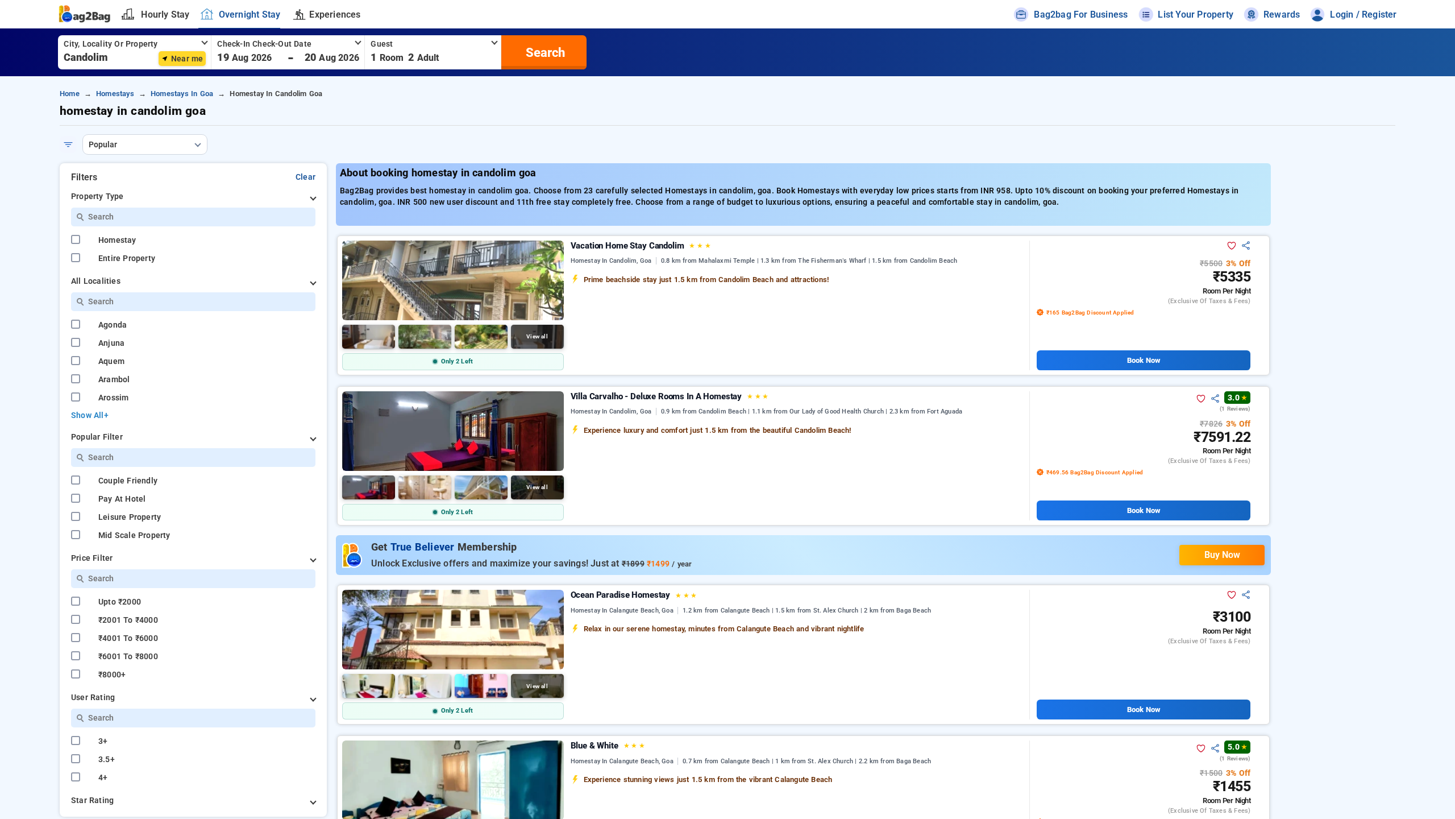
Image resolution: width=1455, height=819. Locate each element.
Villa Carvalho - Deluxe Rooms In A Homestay (670, 396)
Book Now (1144, 360)
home (70, 93)
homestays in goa (182, 93)
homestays (115, 93)
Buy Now (1222, 554)
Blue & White (608, 746)
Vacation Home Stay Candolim (641, 246)
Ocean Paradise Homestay (634, 595)
